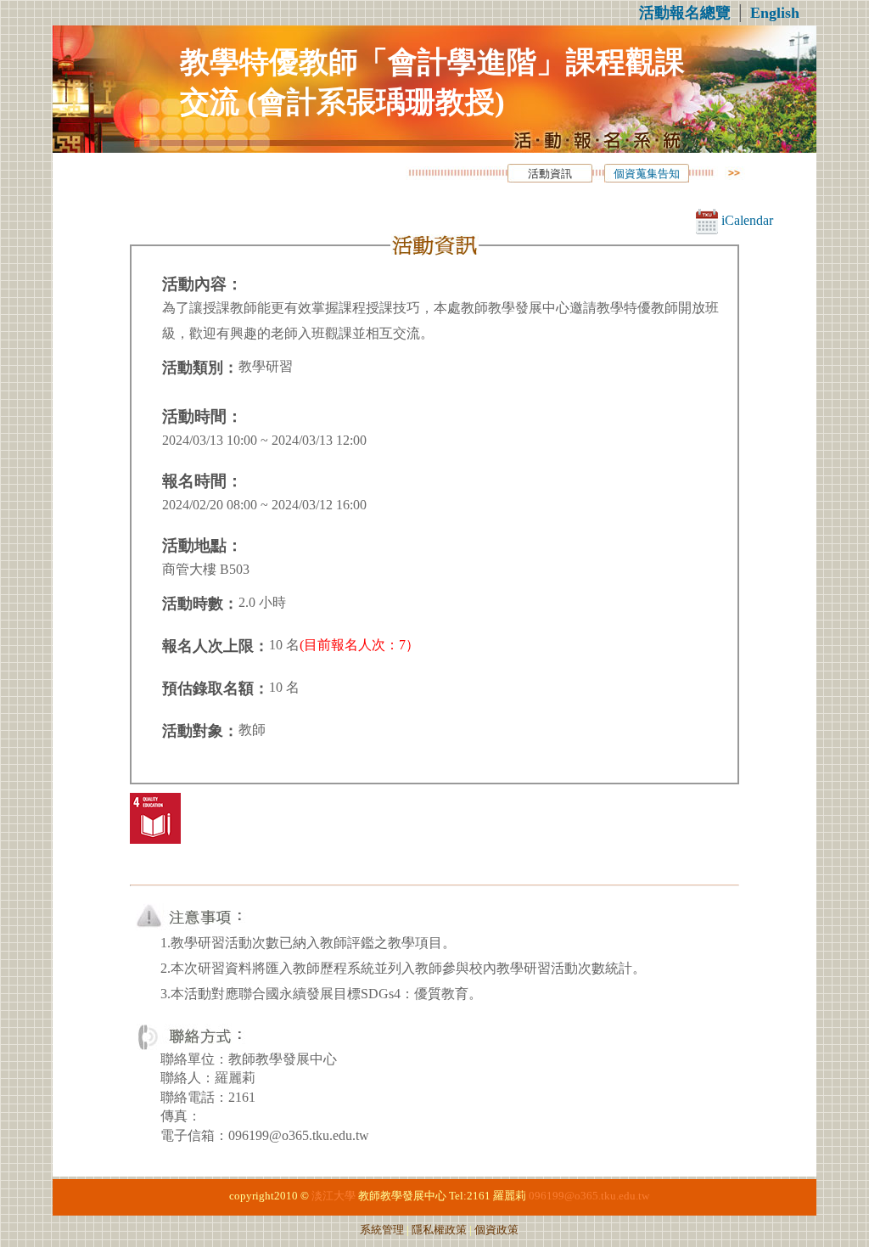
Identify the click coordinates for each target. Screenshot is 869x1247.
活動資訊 (550, 174)
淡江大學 (333, 1196)
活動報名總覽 (685, 12)
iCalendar (745, 220)
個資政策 (496, 1230)
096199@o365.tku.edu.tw (589, 1196)
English (774, 12)
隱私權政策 (439, 1230)
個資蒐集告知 (647, 174)
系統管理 (382, 1230)
